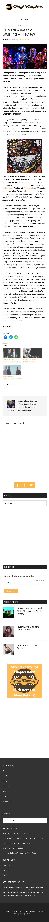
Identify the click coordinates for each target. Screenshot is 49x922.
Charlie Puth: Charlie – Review (13, 848)
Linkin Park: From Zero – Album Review (16, 834)
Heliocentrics (8, 188)
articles (9, 26)
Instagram (6, 870)
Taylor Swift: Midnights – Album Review (17, 843)
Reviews (5, 781)
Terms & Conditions (37, 911)
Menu (26, 20)
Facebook (6, 865)
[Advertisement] (24, 535)
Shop (4, 807)
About (5, 776)
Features (6, 786)
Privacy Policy (19, 914)
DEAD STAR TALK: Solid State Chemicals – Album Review (29, 611)
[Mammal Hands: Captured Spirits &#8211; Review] (12, 370)
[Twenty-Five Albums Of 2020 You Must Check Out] (12, 353)
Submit (5, 796)
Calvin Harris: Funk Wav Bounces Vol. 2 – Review (20, 853)
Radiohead (28, 188)
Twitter (5, 875)
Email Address (9, 583)
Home (4, 26)
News (5, 791)
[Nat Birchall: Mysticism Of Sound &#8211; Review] (32, 353)
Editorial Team (30, 914)
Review (14, 385)
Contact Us (6, 802)
